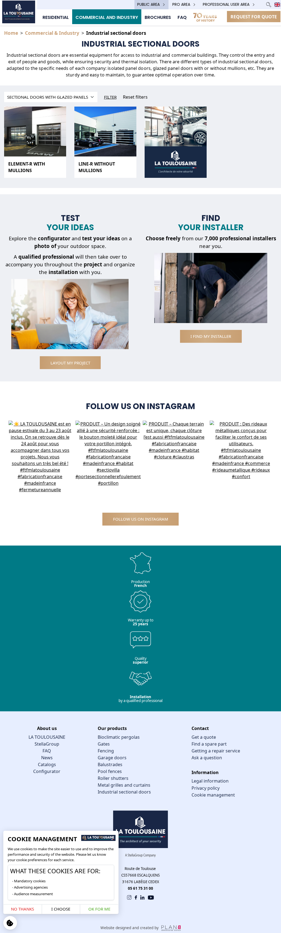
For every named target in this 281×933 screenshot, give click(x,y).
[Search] (268, 4)
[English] (277, 5)
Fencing (106, 751)
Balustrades (110, 764)
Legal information (210, 781)
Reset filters (135, 97)
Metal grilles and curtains (124, 785)
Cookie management (213, 795)
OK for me (99, 909)
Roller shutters (113, 778)
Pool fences (110, 771)
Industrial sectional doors (124, 792)
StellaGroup (47, 744)
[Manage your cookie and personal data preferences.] (10, 923)
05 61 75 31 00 (140, 888)
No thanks (22, 909)
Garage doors (112, 758)
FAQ (47, 751)
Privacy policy (206, 788)
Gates (104, 744)
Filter (110, 97)
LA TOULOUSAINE (47, 737)
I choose (60, 909)
